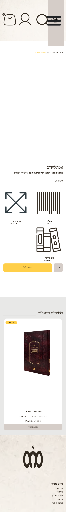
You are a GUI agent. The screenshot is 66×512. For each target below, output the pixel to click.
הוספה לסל (27, 267)
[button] (33, 427)
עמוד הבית (58, 52)
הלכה (49, 52)
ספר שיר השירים (33, 411)
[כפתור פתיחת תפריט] (54, 20)
